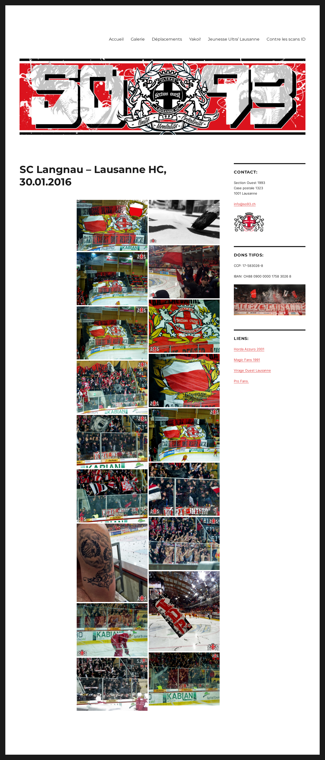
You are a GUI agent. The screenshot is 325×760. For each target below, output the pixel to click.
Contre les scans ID (286, 39)
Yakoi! (195, 39)
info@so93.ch (245, 204)
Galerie (138, 39)
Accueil (116, 39)
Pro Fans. (241, 381)
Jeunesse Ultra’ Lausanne (233, 39)
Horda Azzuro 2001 (249, 349)
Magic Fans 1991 (247, 360)
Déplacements (167, 39)
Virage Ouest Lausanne (252, 370)
